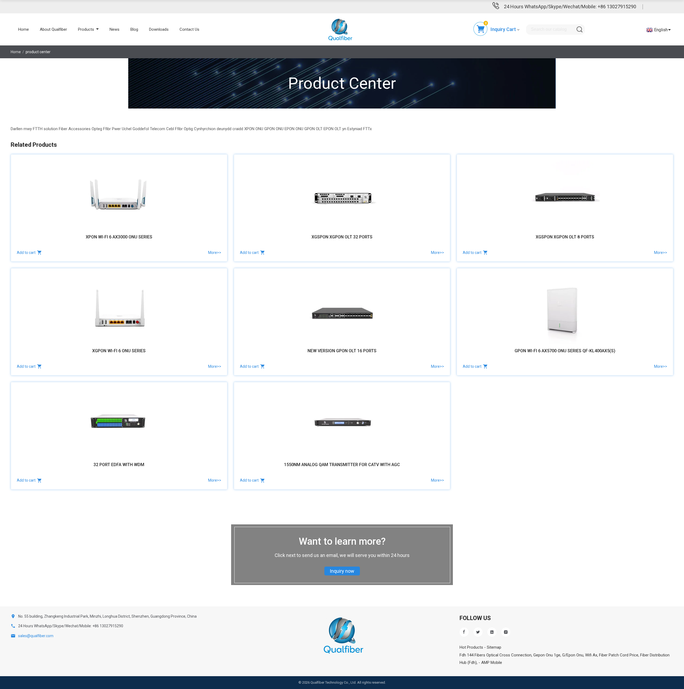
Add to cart (26, 252)
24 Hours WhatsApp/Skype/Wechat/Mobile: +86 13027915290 (570, 6)
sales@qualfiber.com (35, 636)
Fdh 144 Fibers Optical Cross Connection (495, 655)
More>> (214, 252)
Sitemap (494, 647)
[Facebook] (464, 632)
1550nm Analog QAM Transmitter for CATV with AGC (342, 464)
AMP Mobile (491, 662)
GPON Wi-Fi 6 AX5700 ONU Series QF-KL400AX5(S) (565, 350)
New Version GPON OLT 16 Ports (342, 350)
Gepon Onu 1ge (546, 655)
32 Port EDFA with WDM (119, 464)
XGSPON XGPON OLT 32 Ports (342, 236)
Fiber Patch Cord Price (618, 655)
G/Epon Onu (572, 655)
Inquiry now (342, 571)
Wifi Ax (591, 655)
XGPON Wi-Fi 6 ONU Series (119, 350)
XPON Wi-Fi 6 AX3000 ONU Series (119, 236)
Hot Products (471, 647)
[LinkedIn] (491, 632)
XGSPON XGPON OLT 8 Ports (565, 236)
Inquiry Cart (503, 29)
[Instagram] (505, 632)
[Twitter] (478, 632)
